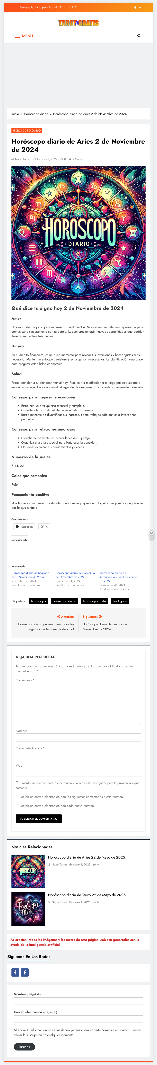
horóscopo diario (64, 601)
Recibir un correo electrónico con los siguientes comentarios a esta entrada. (71, 796)
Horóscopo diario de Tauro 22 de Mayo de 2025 (87, 895)
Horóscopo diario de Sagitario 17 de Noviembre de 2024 (30, 575)
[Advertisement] (78, 75)
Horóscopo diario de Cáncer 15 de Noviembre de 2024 (75, 575)
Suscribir (24, 1046)
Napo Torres (22, 159)
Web (19, 765)
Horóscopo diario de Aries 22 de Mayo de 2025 (86, 857)
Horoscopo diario (27, 130)
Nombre (23, 730)
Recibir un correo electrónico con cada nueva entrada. (57, 805)
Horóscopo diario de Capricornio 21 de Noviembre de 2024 (118, 577)
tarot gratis (120, 601)
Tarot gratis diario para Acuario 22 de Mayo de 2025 (41, 7)
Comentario (25, 680)
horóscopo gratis (94, 601)
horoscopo (38, 601)
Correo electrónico (30, 748)
